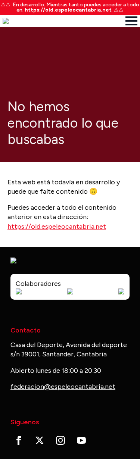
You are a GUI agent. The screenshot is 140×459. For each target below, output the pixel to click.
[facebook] (18, 440)
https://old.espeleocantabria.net (68, 10)
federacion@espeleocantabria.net (62, 386)
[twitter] (39, 440)
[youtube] (81, 440)
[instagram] (60, 440)
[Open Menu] (131, 21)
